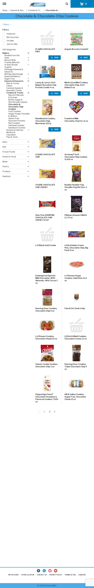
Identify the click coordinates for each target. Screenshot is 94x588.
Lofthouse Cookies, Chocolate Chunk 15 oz (46, 337)
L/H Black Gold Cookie (45, 245)
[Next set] (54, 411)
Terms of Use (70, 575)
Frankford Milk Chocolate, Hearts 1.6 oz (76, 119)
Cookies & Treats (36, 10)
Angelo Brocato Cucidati (76, 49)
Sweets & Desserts (19, 10)
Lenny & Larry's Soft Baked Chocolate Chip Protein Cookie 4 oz (45, 85)
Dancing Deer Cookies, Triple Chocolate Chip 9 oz (76, 366)
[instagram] (50, 571)
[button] (27, 53)
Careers (82, 575)
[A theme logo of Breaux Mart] (37, 4)
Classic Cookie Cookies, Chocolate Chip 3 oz (46, 365)
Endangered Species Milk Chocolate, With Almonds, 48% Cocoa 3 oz (46, 279)
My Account (13, 575)
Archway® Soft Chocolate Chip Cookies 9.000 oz (76, 157)
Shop (4, 10)
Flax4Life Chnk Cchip (75, 308)
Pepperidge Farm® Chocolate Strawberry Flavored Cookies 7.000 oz (46, 398)
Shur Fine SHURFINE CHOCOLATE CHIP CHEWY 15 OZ (45, 217)
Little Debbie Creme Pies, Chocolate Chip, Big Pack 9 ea (76, 247)
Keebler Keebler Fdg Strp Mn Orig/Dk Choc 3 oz (76, 187)
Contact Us (42, 575)
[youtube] (55, 571)
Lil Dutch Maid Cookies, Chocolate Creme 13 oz (76, 337)
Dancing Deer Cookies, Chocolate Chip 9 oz (46, 309)
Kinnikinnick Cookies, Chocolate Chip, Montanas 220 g (45, 121)
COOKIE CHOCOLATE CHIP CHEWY (45, 186)
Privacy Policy (55, 575)
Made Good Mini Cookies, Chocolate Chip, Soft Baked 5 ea (76, 85)
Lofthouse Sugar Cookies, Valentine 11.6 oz (76, 278)
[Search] (67, 2)
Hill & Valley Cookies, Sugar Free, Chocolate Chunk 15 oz (75, 396)
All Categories (9, 49)
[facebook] (38, 571)
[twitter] (44, 571)
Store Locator (27, 575)
